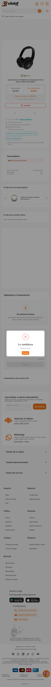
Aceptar (25, 353)
